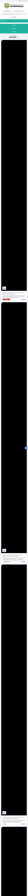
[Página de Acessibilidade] (22, 11)
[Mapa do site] (20, 11)
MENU (3, 20)
